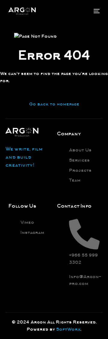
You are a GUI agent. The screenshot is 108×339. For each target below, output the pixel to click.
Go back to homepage (54, 104)
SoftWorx (68, 329)
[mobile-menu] (96, 11)
